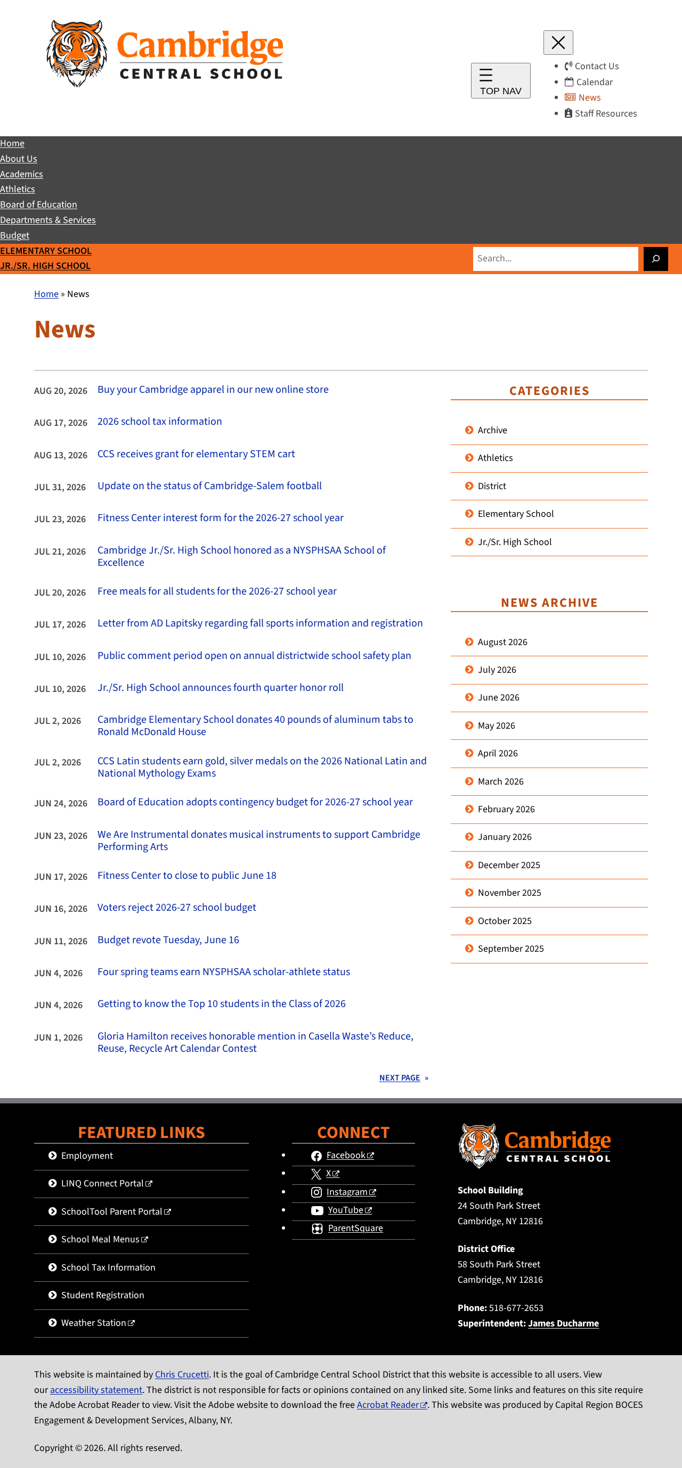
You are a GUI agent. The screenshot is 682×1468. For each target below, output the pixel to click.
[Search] (656, 259)
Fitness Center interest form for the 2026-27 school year (221, 518)
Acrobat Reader (388, 1405)
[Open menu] (501, 80)
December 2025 (509, 865)
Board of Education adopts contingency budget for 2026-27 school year (255, 802)
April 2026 (498, 753)
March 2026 (501, 781)
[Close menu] (558, 42)
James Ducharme (563, 1323)
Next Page (403, 1078)
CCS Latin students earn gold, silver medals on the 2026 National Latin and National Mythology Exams (262, 767)
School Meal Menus (100, 1239)
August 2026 (502, 642)
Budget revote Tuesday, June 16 (168, 940)
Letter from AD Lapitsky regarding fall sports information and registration (260, 623)
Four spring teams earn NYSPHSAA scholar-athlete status (224, 972)
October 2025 (505, 921)
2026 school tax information (160, 422)
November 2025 (509, 893)
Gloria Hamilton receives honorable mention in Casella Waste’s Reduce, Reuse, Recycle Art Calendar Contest (255, 1042)
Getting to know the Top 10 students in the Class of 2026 (222, 1004)
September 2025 (511, 948)
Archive (492, 430)
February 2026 (506, 809)
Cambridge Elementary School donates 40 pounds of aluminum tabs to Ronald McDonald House (255, 726)
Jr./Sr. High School (515, 542)
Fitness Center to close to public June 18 (187, 876)
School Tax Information (108, 1267)
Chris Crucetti (182, 1374)
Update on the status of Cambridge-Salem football (210, 486)
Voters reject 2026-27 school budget (177, 908)
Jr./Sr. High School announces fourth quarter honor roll (221, 688)
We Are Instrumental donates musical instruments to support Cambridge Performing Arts (259, 841)
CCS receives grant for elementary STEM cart (196, 454)
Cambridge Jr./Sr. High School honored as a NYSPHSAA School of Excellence (242, 557)
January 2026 (505, 837)
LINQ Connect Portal (102, 1183)
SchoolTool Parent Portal (112, 1211)
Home (46, 294)
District (492, 486)
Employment (87, 1155)
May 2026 (496, 725)
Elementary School (516, 514)
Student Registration (102, 1295)
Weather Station (93, 1323)
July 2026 (497, 670)
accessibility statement (96, 1390)
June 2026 (498, 697)
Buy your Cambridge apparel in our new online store (213, 390)
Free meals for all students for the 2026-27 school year (217, 591)
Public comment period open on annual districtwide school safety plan (254, 656)
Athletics (495, 458)
